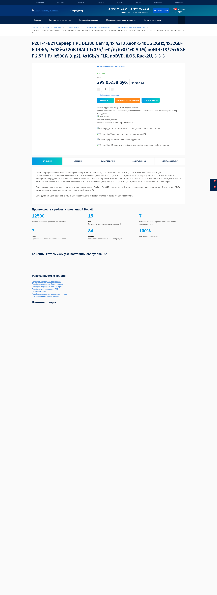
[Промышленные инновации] (91, 260)
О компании (39, 3)
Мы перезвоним (161, 11)
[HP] (173, 72)
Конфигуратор (76, 11)
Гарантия (100, 3)
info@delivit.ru (143, 12)
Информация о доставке (109, 95)
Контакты (179, 3)
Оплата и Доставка (169, 161)
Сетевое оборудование (88, 20)
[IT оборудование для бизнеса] (45, 10)
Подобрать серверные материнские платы (49, 294)
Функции (78, 161)
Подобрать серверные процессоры (46, 282)
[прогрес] (178, 260)
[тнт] (122, 260)
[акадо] (152, 260)
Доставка (61, 3)
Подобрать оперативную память (45, 296)
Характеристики (108, 161)
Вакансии (158, 3)
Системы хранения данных (60, 20)
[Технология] (77, 260)
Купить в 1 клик (151, 100)
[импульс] (114, 260)
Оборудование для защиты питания (121, 20)
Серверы (37, 20)
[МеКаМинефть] (56, 260)
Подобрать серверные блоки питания (47, 284)
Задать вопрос (139, 161)
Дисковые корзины (39, 291)
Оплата (81, 3)
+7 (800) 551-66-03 (117, 9)
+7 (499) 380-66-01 (139, 9)
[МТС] (45, 260)
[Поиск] (181, 20)
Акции (138, 3)
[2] (97, 69)
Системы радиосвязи (152, 20)
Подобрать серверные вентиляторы (47, 287)
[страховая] (130, 260)
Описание (47, 161)
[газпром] (169, 260)
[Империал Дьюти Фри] (104, 260)
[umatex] (160, 260)
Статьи (120, 3)
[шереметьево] (142, 260)
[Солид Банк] (67, 260)
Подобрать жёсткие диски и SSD (45, 289)
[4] (98, 69)
